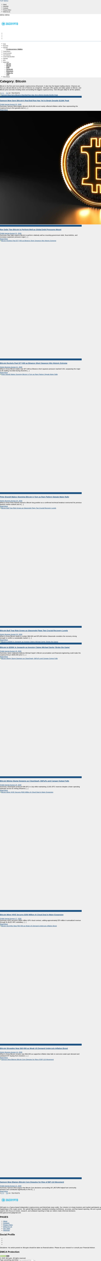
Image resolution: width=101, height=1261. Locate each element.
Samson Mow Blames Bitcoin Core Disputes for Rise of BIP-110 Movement (32, 1182)
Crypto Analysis (6, 51)
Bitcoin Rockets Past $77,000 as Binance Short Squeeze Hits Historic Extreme (33, 363)
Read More (4, 110)
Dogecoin (9, 69)
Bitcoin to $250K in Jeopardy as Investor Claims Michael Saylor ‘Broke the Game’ (35, 647)
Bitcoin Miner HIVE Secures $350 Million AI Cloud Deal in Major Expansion (31, 915)
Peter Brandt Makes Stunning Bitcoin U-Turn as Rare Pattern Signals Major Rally (34, 497)
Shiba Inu (9, 73)
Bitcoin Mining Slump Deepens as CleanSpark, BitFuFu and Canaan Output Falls (34, 781)
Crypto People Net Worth (9, 56)
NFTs (4, 60)
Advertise (5, 6)
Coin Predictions (7, 54)
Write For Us (6, 11)
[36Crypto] (10, 29)
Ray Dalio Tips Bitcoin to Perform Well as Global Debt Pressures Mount (30, 230)
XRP (7, 75)
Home (4, 43)
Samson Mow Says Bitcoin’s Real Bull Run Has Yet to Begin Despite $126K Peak (34, 101)
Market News (6, 62)
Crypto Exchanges (7, 53)
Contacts (5, 8)
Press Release (6, 76)
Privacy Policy (7, 10)
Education (5, 47)
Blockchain (5, 45)
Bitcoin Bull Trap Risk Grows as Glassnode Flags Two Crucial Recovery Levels (34, 631)
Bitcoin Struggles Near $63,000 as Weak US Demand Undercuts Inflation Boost (34, 1048)
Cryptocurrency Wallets (14, 49)
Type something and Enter (9, 1260)
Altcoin (8, 64)
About (4, 4)
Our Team (6, 1228)
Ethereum (9, 71)
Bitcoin (8, 65)
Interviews (5, 58)
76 (7, 93)
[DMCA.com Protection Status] (4, 1256)
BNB (7, 67)
